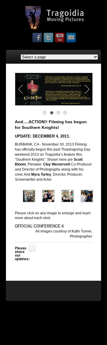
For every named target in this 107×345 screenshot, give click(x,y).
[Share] (32, 248)
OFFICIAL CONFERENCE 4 (39, 226)
